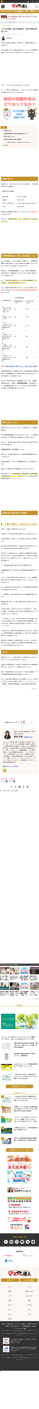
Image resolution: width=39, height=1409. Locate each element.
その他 (9, 1319)
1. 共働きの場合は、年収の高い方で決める (18, 142)
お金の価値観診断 (18, 11)
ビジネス (29, 1305)
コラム (29, 1309)
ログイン (10, 1280)
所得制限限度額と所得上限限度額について (16, 133)
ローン (9, 1305)
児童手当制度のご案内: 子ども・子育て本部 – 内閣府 (21, 366)
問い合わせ (17, 1324)
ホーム (9, 1286)
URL (4, 770)
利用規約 (7, 1326)
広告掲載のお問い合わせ (31, 1324)
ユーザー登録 (29, 1280)
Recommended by (31, 999)
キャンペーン (29, 1296)
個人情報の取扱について (15, 1326)
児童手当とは (8, 130)
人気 (2, 11)
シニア (9, 1296)
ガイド (9, 1314)
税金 (29, 1300)
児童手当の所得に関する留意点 (13, 139)
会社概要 (33, 1326)
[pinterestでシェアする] (23, 786)
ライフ (9, 1309)
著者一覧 (4, 1324)
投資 (27, 11)
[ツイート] (11, 786)
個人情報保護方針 (26, 1326)
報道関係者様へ (10, 1324)
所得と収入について (9, 136)
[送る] (19, 786)
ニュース (8, 11)
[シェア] (15, 786)
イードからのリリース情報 (20, 1328)
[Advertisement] (19, 876)
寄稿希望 (23, 1324)
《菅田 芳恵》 (34, 688)
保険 (10, 1300)
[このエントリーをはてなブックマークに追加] (27, 786)
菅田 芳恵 (18, 736)
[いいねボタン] (23, 722)
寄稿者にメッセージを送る (10, 766)
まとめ (6, 145)
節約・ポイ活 (32, 11)
